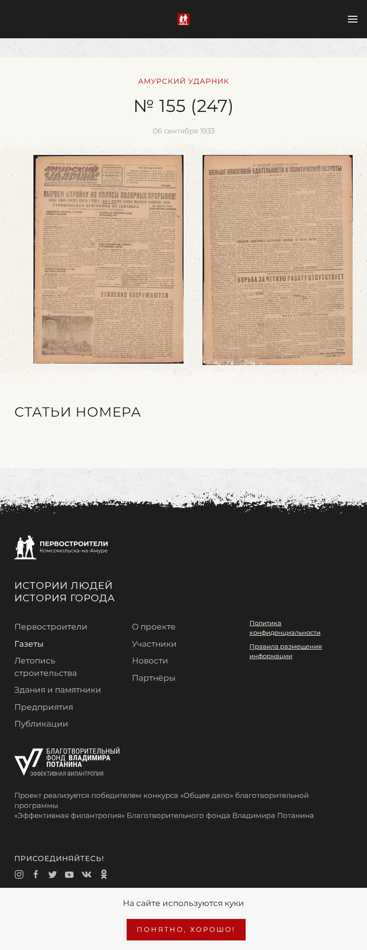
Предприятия (43, 707)
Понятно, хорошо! (186, 929)
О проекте (154, 626)
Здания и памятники (57, 690)
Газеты (28, 644)
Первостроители (50, 626)
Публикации (41, 724)
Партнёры (153, 678)
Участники (154, 644)
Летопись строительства (45, 667)
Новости (150, 660)
